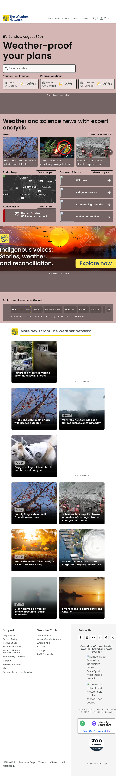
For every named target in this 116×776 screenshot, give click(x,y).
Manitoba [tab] (70, 309)
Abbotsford (78, 316)
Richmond (63, 316)
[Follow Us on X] (113, 638)
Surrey (28, 316)
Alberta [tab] (37, 309)
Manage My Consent (14, 656)
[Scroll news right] (110, 152)
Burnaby (50, 316)
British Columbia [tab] (21, 309)
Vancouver (16, 316)
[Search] (94, 18)
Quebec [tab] (95, 309)
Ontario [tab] (83, 309)
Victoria (39, 316)
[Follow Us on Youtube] (93, 638)
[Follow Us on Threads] (106, 638)
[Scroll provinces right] (108, 309)
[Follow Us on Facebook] (80, 638)
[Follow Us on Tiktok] (100, 638)
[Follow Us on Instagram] (87, 638)
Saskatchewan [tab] (53, 309)
